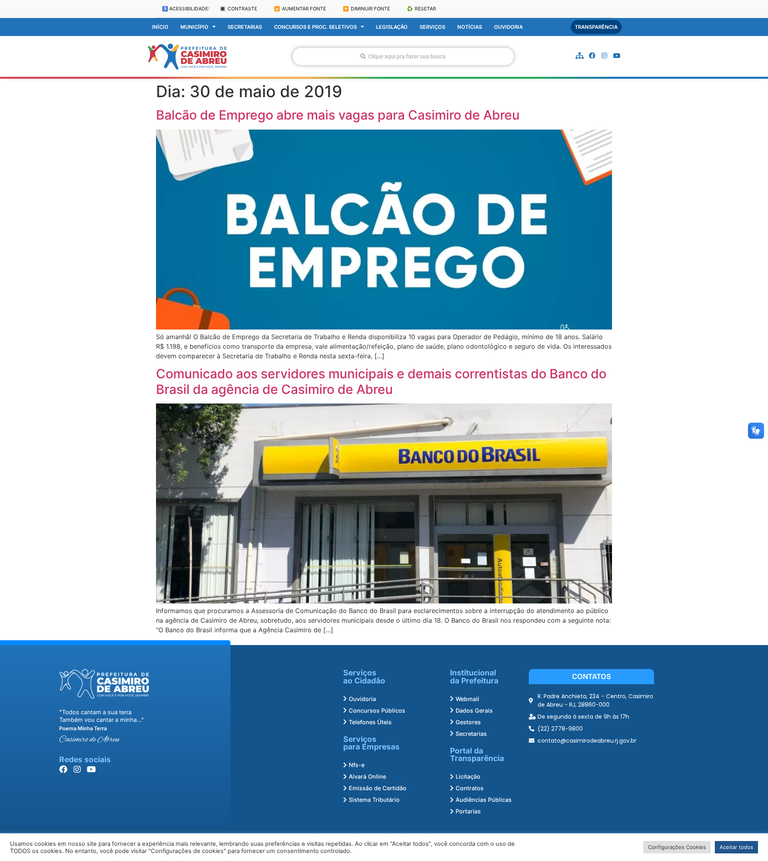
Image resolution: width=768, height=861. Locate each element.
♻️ (421, 9)
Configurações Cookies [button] (677, 847)
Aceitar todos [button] (736, 847)
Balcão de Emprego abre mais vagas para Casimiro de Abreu (338, 115)
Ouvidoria (508, 27)
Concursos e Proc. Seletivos (315, 27)
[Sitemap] (579, 55)
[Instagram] (604, 55)
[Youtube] (617, 55)
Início (160, 27)
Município (194, 27)
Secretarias (245, 27)
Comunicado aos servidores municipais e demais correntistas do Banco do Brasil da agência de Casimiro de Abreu (381, 381)
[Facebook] (592, 55)
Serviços (432, 27)
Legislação (392, 27)
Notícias (469, 27)
